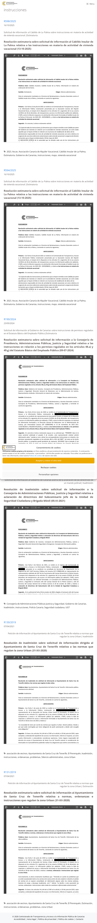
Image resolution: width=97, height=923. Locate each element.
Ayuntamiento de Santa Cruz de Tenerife (47, 753)
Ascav (15, 151)
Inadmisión (9, 607)
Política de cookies (35, 456)
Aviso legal (31, 919)
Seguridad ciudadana (54, 607)
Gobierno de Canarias (26, 155)
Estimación (87, 903)
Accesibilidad (20, 919)
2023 (9, 151)
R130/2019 (10, 622)
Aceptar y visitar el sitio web (48, 460)
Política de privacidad (47, 919)
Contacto (79, 919)
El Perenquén (74, 753)
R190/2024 (10, 319)
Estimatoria (9, 155)
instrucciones (44, 155)
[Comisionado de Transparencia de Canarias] (10, 3)
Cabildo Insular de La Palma (72, 151)
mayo (54, 155)
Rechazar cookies (48, 467)
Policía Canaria (36, 607)
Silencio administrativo (52, 757)
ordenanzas (23, 757)
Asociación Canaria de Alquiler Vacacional (38, 151)
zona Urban (69, 757)
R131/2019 (10, 772)
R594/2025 (10, 170)
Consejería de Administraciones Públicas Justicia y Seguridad (35, 603)
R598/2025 (10, 21)
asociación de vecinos (17, 753)
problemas (35, 757)
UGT (68, 607)
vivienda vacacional (67, 155)
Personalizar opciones (48, 474)
